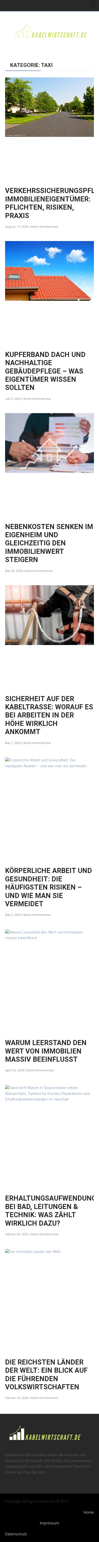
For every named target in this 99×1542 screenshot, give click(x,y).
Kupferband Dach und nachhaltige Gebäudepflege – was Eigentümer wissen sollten (45, 371)
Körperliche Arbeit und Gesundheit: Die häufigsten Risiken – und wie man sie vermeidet (48, 887)
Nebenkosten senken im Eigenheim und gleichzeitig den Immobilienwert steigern (49, 543)
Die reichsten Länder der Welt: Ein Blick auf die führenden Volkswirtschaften (46, 1374)
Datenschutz (16, 1534)
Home (89, 1512)
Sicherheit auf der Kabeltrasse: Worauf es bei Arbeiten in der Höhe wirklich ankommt (49, 715)
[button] (92, 4)
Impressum (49, 1523)
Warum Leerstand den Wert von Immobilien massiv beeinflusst (46, 1051)
